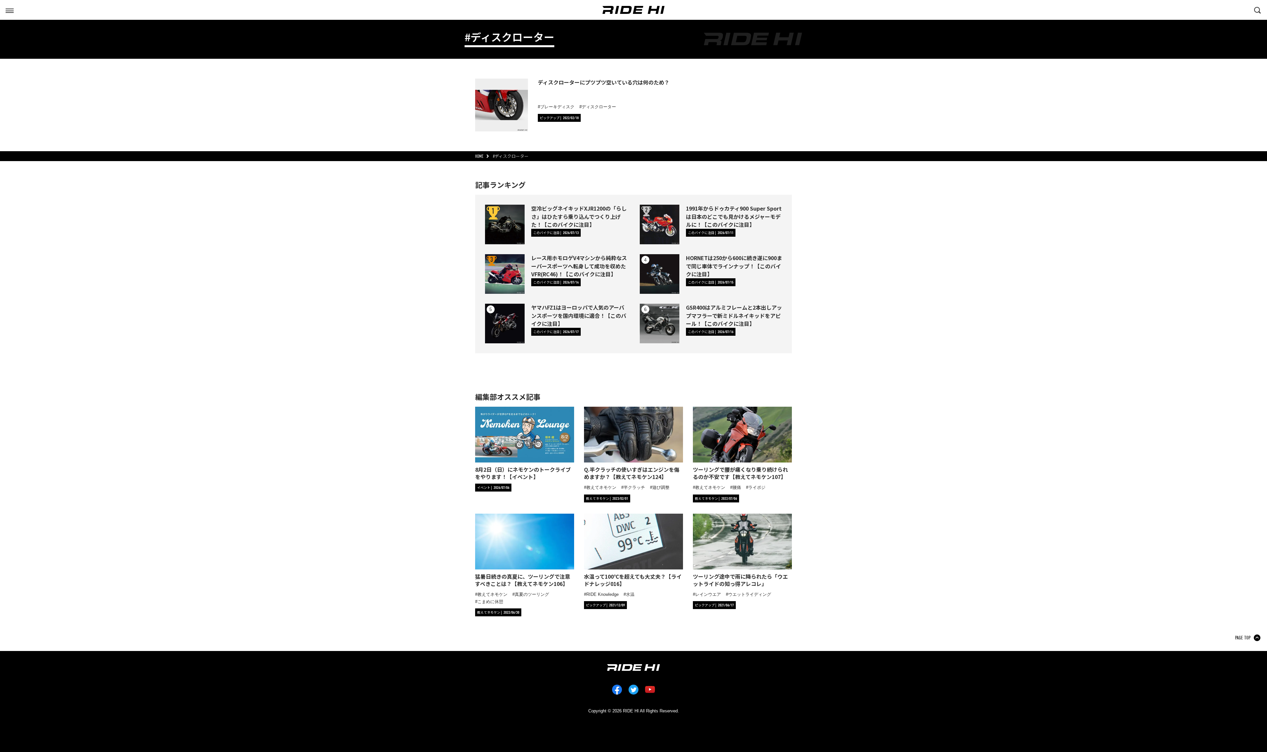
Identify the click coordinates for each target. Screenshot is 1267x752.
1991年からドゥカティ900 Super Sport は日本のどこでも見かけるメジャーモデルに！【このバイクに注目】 (734, 216)
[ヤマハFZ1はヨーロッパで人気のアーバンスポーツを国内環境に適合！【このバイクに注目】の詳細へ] (505, 323)
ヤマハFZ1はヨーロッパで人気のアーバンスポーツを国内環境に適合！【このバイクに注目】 (578, 315)
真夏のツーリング (532, 594)
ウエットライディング (749, 594)
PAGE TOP (1243, 638)
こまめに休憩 (490, 601)
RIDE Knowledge (602, 594)
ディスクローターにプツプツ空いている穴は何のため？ (603, 82)
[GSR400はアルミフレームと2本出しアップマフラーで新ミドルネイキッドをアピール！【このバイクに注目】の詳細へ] (659, 323)
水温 (630, 594)
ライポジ (756, 487)
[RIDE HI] (633, 10)
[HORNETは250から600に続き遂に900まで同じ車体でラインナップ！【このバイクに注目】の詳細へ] (659, 274)
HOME (479, 156)
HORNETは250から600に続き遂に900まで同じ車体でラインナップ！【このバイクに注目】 (734, 266)
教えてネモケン (601, 487)
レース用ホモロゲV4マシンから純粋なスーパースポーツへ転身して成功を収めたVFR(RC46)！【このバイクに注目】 (579, 266)
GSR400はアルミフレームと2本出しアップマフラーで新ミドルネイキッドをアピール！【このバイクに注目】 (734, 315)
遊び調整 (660, 487)
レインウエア (708, 594)
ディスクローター (599, 106)
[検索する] (1257, 9)
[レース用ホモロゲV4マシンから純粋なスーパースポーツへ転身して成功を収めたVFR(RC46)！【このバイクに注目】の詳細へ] (505, 274)
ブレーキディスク (557, 106)
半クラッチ (634, 487)
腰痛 (736, 487)
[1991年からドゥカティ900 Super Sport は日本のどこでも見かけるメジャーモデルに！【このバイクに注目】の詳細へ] (659, 224)
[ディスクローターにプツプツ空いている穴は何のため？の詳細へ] (501, 105)
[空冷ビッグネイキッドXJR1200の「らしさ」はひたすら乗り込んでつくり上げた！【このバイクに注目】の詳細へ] (505, 224)
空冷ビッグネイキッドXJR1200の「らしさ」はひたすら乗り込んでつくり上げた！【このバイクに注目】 (579, 216)
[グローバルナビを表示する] (9, 9)
